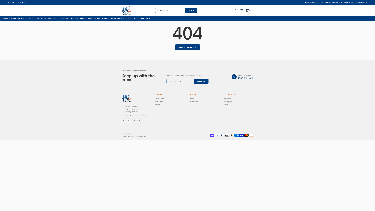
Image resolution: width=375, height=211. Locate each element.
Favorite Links (193, 102)
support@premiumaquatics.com (355, 2)
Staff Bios (158, 105)
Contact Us (227, 99)
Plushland (156, 136)
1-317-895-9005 (326, 2)
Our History (159, 102)
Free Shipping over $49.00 (17, 2)
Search (191, 10)
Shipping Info (227, 102)
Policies (225, 105)
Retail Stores (160, 99)
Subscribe (201, 81)
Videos (191, 99)
